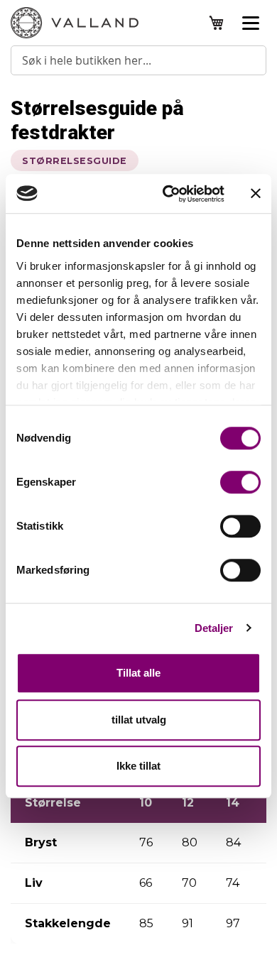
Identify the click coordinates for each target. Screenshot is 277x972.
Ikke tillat (138, 766)
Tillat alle (138, 673)
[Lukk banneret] (256, 194)
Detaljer (214, 628)
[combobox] (138, 60)
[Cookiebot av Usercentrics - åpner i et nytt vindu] (168, 194)
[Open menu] (250, 22)
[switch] (240, 483)
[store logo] (74, 22)
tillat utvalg (139, 720)
